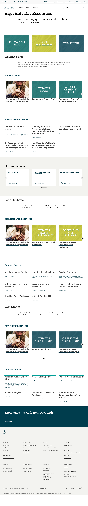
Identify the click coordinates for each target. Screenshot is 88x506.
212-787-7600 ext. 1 (47, 474)
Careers (65, 447)
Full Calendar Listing (49, 1)
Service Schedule (69, 1)
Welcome (5, 440)
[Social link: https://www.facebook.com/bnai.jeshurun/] (66, 488)
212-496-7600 (27, 471)
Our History (5, 447)
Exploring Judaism (7, 455)
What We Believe (6, 442)
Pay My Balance (67, 458)
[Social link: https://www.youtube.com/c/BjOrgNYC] (73, 488)
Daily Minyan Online (47, 442)
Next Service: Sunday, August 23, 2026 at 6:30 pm (15, 1)
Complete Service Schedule (49, 447)
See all (75, 166)
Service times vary (72, 471)
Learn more (46, 476)
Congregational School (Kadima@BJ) (72, 452)
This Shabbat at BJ (47, 445)
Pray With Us (46, 440)
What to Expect (6, 452)
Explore (24, 440)
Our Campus (5, 450)
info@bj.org (46, 470)
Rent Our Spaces (67, 442)
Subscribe (78, 1)
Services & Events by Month (29, 445)
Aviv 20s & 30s (26, 452)
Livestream (60, 1)
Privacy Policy (43, 488)
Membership (67, 450)
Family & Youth (26, 450)
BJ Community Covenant (8, 458)
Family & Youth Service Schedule (50, 450)
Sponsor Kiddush (68, 445)
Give (84, 1)
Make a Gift (66, 455)
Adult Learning (26, 447)
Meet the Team (6, 445)
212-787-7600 (27, 470)
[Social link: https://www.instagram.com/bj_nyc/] (80, 488)
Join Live (66, 467)
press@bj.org (46, 479)
